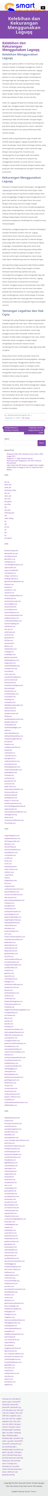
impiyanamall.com (10, 1171)
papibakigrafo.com (10, 772)
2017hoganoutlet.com (12, 841)
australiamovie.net (10, 556)
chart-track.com (9, 674)
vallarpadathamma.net (12, 923)
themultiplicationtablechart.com (15, 812)
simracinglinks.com (10, 604)
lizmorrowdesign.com (11, 1306)
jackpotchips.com (10, 1255)
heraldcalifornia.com (11, 1238)
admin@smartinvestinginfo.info (18, 415)
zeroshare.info (9, 643)
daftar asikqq (8, 518)
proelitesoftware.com (11, 1258)
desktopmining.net (10, 795)
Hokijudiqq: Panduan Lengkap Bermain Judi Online (35, 430)
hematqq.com (7, 1466)
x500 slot (5, 1416)
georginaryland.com (11, 722)
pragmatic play (15, 1416)
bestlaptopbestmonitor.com (13, 719)
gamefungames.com (11, 1205)
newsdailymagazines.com (13, 1129)
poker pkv (7, 487)
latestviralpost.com (10, 945)
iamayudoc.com (9, 1222)
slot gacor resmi (14, 1427)
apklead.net (8, 1385)
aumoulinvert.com (10, 764)
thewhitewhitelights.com (12, 727)
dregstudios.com (10, 663)
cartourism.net (9, 784)
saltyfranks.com (9, 632)
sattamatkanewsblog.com (13, 1049)
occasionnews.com (10, 1088)
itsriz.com (7, 883)
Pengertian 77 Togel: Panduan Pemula (20, 458)
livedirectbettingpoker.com (13, 1001)
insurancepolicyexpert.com (13, 615)
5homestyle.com (10, 823)
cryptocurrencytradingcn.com (14, 1052)
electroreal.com (9, 1143)
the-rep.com (8, 629)
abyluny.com (8, 1379)
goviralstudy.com (10, 781)
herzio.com (8, 861)
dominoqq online (10, 490)
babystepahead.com (11, 1074)
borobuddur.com (10, 1199)
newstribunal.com (10, 1126)
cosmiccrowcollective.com (13, 894)
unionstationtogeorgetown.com (15, 1219)
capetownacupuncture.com (13, 889)
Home (5, 41)
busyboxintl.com (10, 909)
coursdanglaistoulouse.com (13, 565)
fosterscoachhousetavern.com (14, 937)
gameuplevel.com (10, 1191)
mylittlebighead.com (11, 1224)
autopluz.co (8, 587)
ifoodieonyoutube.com (12, 1149)
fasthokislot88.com (11, 1250)
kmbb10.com (9, 970)
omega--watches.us (11, 576)
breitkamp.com (9, 1272)
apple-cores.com (10, 786)
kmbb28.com (9, 1370)
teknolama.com (9, 928)
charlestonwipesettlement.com (14, 1057)
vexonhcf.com (9, 593)
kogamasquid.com (10, 809)
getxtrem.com (9, 973)
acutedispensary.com (11, 1046)
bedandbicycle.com (11, 1236)
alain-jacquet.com (10, 897)
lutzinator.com (9, 1295)
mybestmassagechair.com (13, 739)
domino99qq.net (10, 847)
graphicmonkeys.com (11, 1241)
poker (4, 1402)
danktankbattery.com (11, 993)
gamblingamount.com (11, 1080)
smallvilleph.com (10, 654)
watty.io (7, 878)
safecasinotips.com (11, 1252)
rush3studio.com (10, 855)
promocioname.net (10, 680)
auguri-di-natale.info (11, 570)
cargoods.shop (9, 886)
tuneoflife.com (9, 1100)
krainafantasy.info (10, 866)
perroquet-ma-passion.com (13, 1356)
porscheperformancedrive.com (14, 1289)
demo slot (7, 485)
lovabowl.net (8, 1121)
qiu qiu (6, 527)
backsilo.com (8, 1024)
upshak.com (8, 1021)
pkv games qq (11, 1410)
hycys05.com (9, 956)
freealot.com (8, 1227)
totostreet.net (9, 1177)
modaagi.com (9, 652)
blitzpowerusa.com (10, 951)
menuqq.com (6, 1399)
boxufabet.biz (9, 1345)
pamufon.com (9, 1286)
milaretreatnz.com (10, 649)
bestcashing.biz (9, 688)
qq (5, 521)
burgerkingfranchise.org (12, 920)
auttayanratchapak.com (12, 911)
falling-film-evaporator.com (13, 1035)
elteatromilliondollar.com (12, 917)
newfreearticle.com (11, 948)
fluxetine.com (9, 744)
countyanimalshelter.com (13, 1066)
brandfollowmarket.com (12, 1060)
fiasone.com (8, 990)
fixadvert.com (9, 584)
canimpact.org (9, 778)
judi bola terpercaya (14, 1455)
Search (6, 439)
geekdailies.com (9, 1365)
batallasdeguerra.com (11, 660)
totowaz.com (8, 1055)
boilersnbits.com (10, 942)
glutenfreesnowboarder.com (14, 1303)
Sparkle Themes (30, 1491)
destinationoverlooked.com (13, 1077)
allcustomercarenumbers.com (14, 1261)
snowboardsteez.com (11, 962)
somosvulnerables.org (11, 1281)
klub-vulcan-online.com (12, 1269)
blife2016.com (9, 1300)
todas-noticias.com (11, 869)
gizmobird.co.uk (9, 559)
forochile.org (8, 671)
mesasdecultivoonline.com (13, 939)
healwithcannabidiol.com (12, 1309)
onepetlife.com (9, 1331)
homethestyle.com (10, 1194)
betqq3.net (8, 750)
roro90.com (8, 858)
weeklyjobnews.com (11, 1063)
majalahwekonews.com (12, 838)
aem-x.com (8, 1185)
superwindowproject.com (13, 770)
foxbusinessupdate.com (12, 1004)
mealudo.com (9, 996)
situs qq (7, 493)
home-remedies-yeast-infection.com (16, 1140)
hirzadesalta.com (10, 1160)
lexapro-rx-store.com (11, 800)
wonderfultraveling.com (12, 677)
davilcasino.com (9, 1179)
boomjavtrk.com (10, 1382)
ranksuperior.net (10, 1071)
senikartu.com (9, 872)
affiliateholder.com (10, 1105)
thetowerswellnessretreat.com (14, 1320)
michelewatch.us (10, 573)
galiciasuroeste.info (10, 657)
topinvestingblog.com (11, 624)
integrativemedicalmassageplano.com (17, 1010)
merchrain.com (9, 1368)
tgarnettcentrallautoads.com (14, 581)
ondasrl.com (8, 1297)
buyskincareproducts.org (12, 803)
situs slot (7, 499)
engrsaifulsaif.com (10, 1213)
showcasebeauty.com (11, 612)
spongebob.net (9, 906)
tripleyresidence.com (11, 1275)
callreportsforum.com (11, 1373)
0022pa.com (8, 640)
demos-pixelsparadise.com (13, 595)
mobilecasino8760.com (12, 747)
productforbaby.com (11, 931)
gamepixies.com (9, 1244)
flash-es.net (8, 1018)
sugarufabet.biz (9, 1342)
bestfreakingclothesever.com (14, 1032)
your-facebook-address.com (14, 1354)
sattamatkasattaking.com (13, 1328)
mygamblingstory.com (12, 835)
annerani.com (9, 635)
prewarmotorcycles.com (12, 601)
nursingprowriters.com (12, 1041)
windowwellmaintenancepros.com (16, 1102)
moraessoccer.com (10, 668)
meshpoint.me (9, 903)
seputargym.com (10, 1168)
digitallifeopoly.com (11, 1163)
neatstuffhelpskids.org (11, 666)
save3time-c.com (10, 590)
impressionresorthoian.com (13, 1029)
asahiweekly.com (10, 1230)
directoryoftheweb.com (12, 850)
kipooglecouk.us (9, 758)
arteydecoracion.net (11, 713)
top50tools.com (9, 626)
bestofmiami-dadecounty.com (14, 1146)
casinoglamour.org (10, 815)
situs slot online (7, 1424)
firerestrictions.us (10, 691)
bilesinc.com (8, 646)
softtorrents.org (9, 1278)
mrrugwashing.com (11, 1012)
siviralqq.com (8, 1026)
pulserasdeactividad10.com (13, 789)
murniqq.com (11, 1463)
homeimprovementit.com (13, 1123)
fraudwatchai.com (10, 1182)
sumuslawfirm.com (10, 1038)
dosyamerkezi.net (10, 607)
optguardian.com (10, 1174)
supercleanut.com (10, 1233)
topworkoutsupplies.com (12, 1154)
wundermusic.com (10, 1202)
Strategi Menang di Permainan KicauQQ (12, 429)
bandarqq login (7, 1430)
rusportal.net (8, 875)
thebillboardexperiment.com (14, 1334)
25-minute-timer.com (11, 1208)
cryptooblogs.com (10, 1188)
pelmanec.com (9, 844)
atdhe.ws (7, 730)
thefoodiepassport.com (12, 767)
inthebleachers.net (10, 798)
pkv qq (6, 482)
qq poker (10, 1433)
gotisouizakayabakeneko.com (14, 900)
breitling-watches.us (11, 579)
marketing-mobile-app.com (13, 984)
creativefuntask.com (11, 1210)
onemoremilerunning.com (13, 959)
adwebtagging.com (10, 1069)
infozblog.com (9, 699)
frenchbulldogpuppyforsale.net (14, 806)
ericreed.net (8, 741)
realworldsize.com (10, 925)
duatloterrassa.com (11, 1283)
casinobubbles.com (11, 1166)
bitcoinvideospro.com (11, 892)
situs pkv (7, 510)
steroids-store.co (10, 711)
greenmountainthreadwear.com (15, 1043)
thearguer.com (9, 982)
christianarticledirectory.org (13, 820)
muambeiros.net (10, 697)
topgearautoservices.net (12, 1348)
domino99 (16, 1402)
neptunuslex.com (10, 567)
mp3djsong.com (9, 562)
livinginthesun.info (10, 880)
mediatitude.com (10, 598)
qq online (7, 504)
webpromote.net (10, 708)
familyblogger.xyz (10, 1264)
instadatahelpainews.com (13, 1362)
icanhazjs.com (9, 775)
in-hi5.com (8, 864)
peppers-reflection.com (12, 1097)
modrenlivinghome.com (12, 1359)
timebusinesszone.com (12, 1094)
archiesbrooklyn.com (11, 694)
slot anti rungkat (8, 1413)
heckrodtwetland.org (11, 733)
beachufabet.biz (9, 1337)
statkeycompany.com (11, 618)
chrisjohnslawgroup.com (12, 1267)
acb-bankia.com (9, 1015)
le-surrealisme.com (10, 609)
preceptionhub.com (11, 1132)
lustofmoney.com (10, 1091)
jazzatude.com (9, 638)
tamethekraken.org (10, 1292)
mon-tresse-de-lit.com (12, 1340)
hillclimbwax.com (10, 1083)
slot (5, 515)
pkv (5, 507)
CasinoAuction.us (10, 756)
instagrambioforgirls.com (12, 965)
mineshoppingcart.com (12, 1151)
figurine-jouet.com (10, 1351)
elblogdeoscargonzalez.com (13, 705)
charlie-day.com (9, 998)
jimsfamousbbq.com (11, 550)
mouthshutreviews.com (12, 1157)
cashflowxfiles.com (10, 967)
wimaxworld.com (10, 682)
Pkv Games (15, 41)
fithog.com (8, 716)
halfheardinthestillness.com (13, 736)
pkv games (8, 501)
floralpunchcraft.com (11, 987)
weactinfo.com (9, 976)
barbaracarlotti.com (11, 792)
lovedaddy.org (9, 1007)
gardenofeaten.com (11, 953)
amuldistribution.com (11, 1196)
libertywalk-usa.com (11, 553)
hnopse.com (8, 1085)
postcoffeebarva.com (11, 914)
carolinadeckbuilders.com (13, 621)
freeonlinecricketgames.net (13, 685)
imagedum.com (9, 1317)
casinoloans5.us (9, 753)
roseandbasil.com (10, 725)
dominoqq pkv (9, 513)
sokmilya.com (9, 1376)
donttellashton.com (11, 852)
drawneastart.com (10, 1247)
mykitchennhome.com (12, 761)
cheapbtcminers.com (11, 1216)
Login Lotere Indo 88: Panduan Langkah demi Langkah (25, 465)
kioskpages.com (9, 1311)
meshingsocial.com (10, 979)
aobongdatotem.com (11, 1137)
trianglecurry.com (10, 1314)
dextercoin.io (8, 817)
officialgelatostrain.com (12, 1323)
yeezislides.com (9, 1135)
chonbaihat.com (10, 702)
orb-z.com (7, 934)
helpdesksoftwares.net (12, 1118)
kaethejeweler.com (10, 1326)
